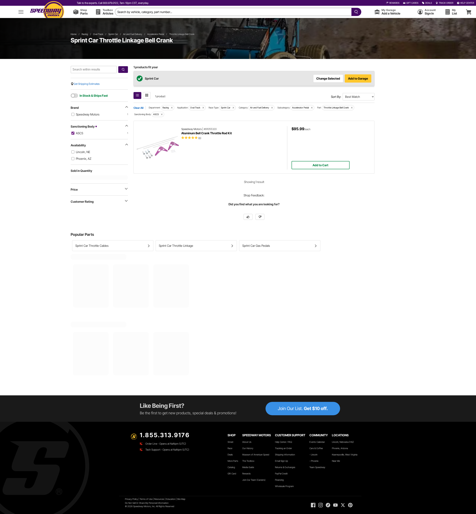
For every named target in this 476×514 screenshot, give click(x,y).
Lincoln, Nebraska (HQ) (343, 442)
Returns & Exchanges (285, 467)
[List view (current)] (137, 95)
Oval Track (98, 34)
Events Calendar (317, 442)
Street (230, 442)
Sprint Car (113, 34)
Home (73, 34)
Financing (279, 479)
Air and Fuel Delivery (132, 34)
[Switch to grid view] (147, 95)
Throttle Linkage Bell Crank (181, 34)
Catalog (231, 467)
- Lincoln (313, 454)
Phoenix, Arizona (340, 448)
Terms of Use (146, 499)
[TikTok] (328, 505)
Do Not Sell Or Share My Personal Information (146, 503)
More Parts (233, 461)
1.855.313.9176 (165, 435)
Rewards (246, 473)
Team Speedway (317, 467)
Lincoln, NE (83, 152)
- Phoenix (314, 461)
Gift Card (232, 473)
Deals (230, 454)
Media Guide (248, 467)
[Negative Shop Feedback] (259, 217)
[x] (343, 505)
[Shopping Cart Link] (468, 12)
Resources (159, 499)
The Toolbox (248, 461)
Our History (247, 448)
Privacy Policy (131, 499)
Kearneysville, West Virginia (344, 454)
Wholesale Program (284, 486)
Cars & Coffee (316, 448)
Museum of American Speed (255, 454)
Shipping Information (285, 454)
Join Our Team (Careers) (254, 479)
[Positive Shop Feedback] (248, 217)
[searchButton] (355, 12)
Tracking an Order (283, 448)
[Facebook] (313, 505)
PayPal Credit (281, 473)
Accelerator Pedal (155, 34)
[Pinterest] (350, 505)
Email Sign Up (281, 461)
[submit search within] (123, 69)
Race (230, 448)
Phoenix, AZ (83, 158)
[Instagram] (320, 505)
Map (183, 499)
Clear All (138, 107)
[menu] (21, 12)
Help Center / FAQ (283, 442)
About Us (246, 442)
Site (179, 499)
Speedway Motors (87, 114)
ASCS (79, 133)
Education (170, 499)
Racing (85, 34)
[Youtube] (335, 505)
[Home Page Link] (47, 12)
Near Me (336, 461)
